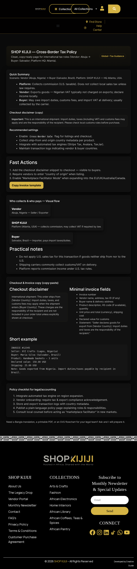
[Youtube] (127, 532)
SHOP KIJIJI (19, 477)
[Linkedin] (106, 532)
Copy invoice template (26, 185)
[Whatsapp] (120, 532)
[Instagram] (99, 532)
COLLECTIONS (64, 477)
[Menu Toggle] (58, 25)
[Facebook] (92, 532)
